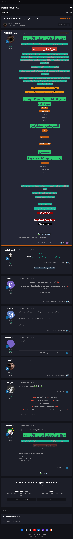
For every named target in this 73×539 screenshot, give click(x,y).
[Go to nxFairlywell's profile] (11, 256)
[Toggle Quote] (22, 430)
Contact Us (36, 534)
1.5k (11, 375)
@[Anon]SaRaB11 (44, 111)
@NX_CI (45, 130)
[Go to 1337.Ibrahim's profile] (11, 344)
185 (11, 46)
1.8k (11, 265)
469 (11, 353)
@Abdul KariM (45, 137)
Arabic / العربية (25, 25)
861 (11, 398)
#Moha (51, 243)
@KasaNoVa (44, 163)
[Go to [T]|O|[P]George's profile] (5, 25)
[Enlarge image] (44, 234)
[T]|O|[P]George (15, 23)
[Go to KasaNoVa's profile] (11, 432)
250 (11, 396)
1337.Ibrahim (10, 337)
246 (11, 351)
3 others (58, 243)
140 (11, 440)
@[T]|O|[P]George (45, 143)
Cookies (44, 534)
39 (11, 439)
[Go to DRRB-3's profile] (11, 285)
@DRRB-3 (44, 107)
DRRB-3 (63, 262)
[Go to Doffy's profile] (11, 366)
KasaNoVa (10, 425)
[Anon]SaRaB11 (39, 243)
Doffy (10, 360)
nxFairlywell (46, 243)
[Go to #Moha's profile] (11, 315)
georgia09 (62, 301)
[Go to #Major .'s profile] (11, 389)
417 (11, 48)
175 (11, 263)
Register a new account (21, 499)
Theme (29, 534)
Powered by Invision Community (36, 536)
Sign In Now (51, 499)
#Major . (10, 383)
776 (11, 373)
